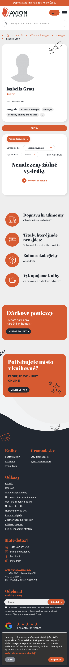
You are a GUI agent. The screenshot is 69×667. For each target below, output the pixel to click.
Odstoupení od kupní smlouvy (21, 497)
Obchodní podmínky (16, 492)
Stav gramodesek (40, 456)
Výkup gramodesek (41, 461)
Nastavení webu (16, 510)
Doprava (9, 487)
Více (10, 659)
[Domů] (8, 35)
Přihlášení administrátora (19, 528)
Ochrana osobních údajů (18, 501)
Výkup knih (11, 465)
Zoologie (60, 35)
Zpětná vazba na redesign (19, 519)
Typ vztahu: (12, 154)
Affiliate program (14, 524)
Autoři (19, 35)
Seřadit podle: (13, 147)
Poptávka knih (12, 456)
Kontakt (9, 483)
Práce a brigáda (13, 515)
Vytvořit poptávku (37, 180)
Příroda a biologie (39, 35)
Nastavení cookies (14, 506)
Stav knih (10, 461)
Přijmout (56, 659)
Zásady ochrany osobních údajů (27, 614)
